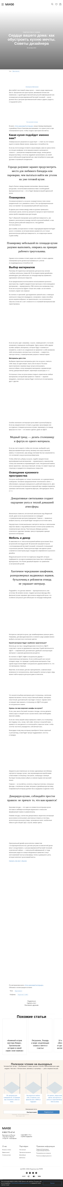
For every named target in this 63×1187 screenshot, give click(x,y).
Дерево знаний (5, 1152)
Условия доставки (6, 1155)
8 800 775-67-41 (8, 1132)
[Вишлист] (56, 4)
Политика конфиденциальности (43, 1156)
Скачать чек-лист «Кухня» (18, 861)
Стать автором (22, 1149)
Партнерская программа (25, 1152)
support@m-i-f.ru (26, 1135)
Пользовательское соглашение (43, 1153)
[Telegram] (36, 1173)
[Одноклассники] (33, 1173)
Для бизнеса (22, 1157)
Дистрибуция (22, 1155)
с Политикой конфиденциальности (20, 1183)
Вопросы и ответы (6, 1149)
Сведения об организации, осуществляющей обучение (42, 1150)
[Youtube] (27, 1173)
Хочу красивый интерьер (32, 122)
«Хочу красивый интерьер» (23, 126)
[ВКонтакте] (30, 1173)
